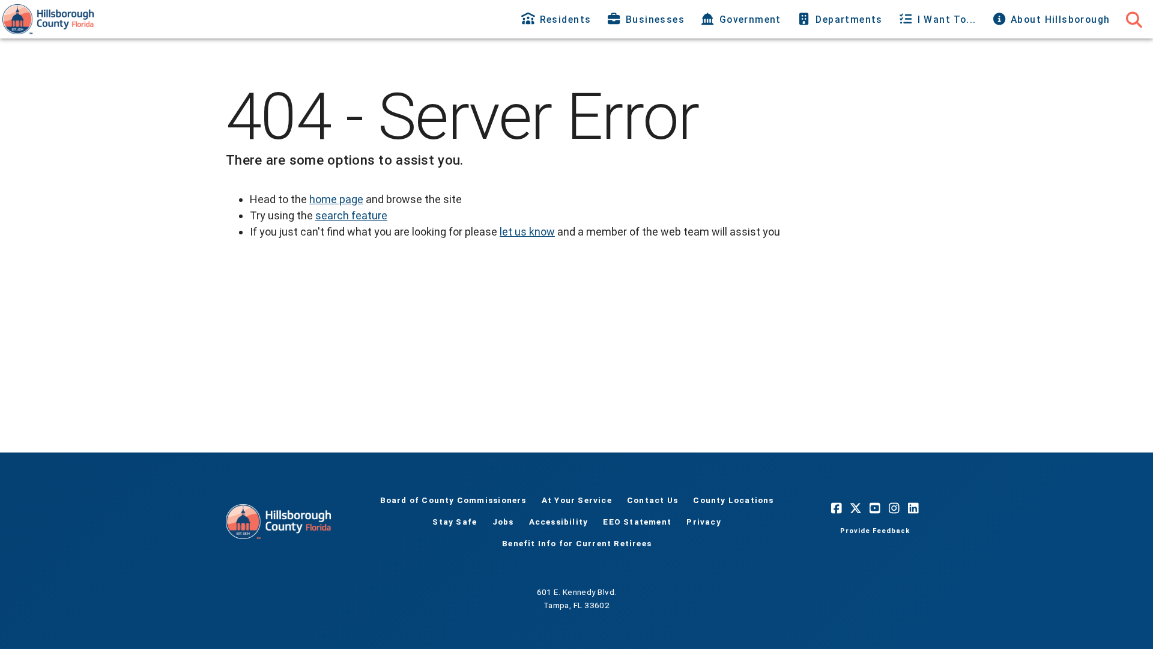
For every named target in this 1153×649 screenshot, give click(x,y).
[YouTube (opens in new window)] (875, 508)
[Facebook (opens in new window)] (836, 508)
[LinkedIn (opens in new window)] (913, 508)
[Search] (1133, 19)
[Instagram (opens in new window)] (894, 508)
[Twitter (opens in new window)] (855, 508)
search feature (351, 215)
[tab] (558, 19)
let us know (527, 231)
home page (336, 199)
